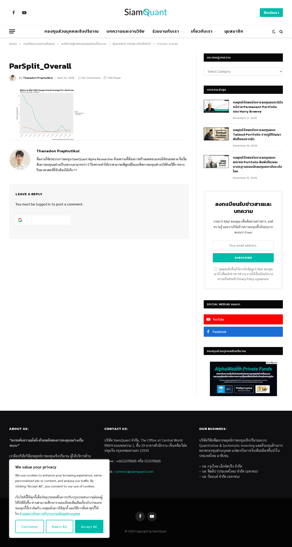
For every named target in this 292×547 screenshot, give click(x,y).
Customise (29, 526)
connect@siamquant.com (134, 471)
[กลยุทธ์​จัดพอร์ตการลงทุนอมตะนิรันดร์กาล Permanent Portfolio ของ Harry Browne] (216, 106)
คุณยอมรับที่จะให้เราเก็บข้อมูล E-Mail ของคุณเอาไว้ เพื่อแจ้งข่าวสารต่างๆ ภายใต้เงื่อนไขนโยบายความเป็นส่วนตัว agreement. (243, 274)
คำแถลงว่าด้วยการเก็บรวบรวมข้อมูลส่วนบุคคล (49, 513)
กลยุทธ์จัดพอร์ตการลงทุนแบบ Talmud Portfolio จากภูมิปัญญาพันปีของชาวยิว (257, 135)
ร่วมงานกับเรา (165, 31)
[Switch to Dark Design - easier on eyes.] (273, 31)
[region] (59, 498)
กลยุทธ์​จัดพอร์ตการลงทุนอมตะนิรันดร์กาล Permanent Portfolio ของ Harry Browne (258, 107)
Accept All (89, 526)
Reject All (59, 526)
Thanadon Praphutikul (38, 78)
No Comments (91, 78)
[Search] (281, 31)
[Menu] (12, 31)
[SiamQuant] (146, 13)
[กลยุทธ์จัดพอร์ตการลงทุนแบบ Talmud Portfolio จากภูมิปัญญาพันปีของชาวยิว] (216, 134)
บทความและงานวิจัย (126, 31)
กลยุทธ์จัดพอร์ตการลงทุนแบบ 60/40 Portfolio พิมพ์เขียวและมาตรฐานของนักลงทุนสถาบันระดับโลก (257, 164)
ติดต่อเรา (271, 12)
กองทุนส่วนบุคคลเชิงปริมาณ (71, 31)
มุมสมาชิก (233, 31)
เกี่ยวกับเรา (202, 31)
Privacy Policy (245, 279)
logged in (43, 204)
